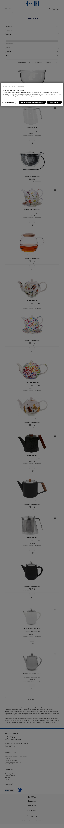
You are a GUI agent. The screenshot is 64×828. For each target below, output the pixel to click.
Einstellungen (9, 102)
